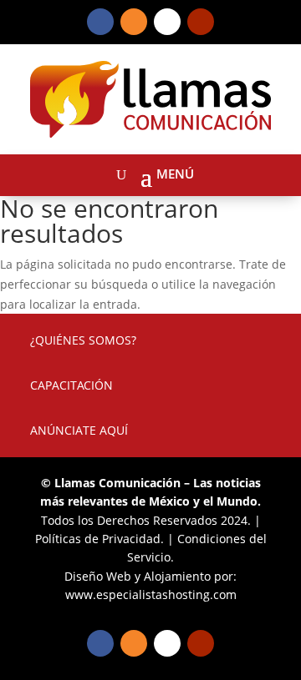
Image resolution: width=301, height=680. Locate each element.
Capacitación (71, 385)
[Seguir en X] (167, 21)
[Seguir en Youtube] (200, 21)
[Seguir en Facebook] (100, 21)
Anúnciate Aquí (79, 430)
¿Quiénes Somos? (83, 340)
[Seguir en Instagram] (133, 21)
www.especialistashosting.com (151, 594)
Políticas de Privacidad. (99, 539)
